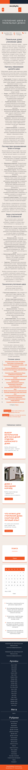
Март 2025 (14, 697)
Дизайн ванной (14, 727)
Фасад (16, 405)
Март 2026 (14, 675)
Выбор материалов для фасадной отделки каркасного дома (12, 438)
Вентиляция (14, 723)
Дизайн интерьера (14, 731)
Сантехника (14, 753)
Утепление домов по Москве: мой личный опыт (15, 388)
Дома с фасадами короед (10, 486)
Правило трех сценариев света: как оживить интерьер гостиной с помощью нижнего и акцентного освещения (15, 625)
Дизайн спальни (14, 735)
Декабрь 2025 (14, 681)
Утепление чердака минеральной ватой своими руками (15, 380)
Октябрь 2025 (14, 685)
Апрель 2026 (14, 673)
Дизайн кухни (14, 733)
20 (14, 582)
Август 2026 (14, 665)
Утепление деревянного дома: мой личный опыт (15, 393)
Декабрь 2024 (14, 701)
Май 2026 (14, 671)
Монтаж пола (14, 741)
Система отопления (14, 755)
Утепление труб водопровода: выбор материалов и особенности (15, 396)
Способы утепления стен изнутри (15, 402)
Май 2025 (14, 695)
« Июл (14, 593)
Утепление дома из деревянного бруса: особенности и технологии (15, 373)
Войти (14, 713)
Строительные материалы (14, 757)
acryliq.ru (14, 6)
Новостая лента (14, 743)
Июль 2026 (14, 667)
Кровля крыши (14, 739)
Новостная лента (14, 747)
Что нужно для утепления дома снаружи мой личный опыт (13, 516)
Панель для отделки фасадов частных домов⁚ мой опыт (15, 399)
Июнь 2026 (14, 669)
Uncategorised (14, 721)
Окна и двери (14, 749)
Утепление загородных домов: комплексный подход (15, 377)
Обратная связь (14, 645)
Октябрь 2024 (14, 703)
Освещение (14, 751)
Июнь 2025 (14, 693)
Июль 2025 (14, 691)
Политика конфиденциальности (14, 647)
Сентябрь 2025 (14, 687)
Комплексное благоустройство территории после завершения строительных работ (15, 632)
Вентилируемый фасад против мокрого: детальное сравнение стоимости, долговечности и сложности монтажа (15, 610)
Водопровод (14, 725)
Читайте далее (9, 454)
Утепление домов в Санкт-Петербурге (15, 361)
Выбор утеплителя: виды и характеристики (15, 390)
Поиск (15, 548)
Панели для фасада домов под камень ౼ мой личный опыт (15, 365)
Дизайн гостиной (14, 729)
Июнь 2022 (14, 705)
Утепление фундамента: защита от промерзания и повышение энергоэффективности (15, 384)
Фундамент (14, 761)
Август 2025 (14, 689)
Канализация (14, 737)
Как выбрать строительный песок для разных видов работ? (15, 604)
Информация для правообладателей (14, 643)
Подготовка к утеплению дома (15, 363)
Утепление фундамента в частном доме (15, 368)
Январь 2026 (14, 679)
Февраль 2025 (14, 699)
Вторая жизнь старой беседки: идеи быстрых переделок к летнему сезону (15, 617)
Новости (14, 745)
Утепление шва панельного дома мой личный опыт (15, 370)
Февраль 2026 (14, 677)
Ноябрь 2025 (14, 683)
